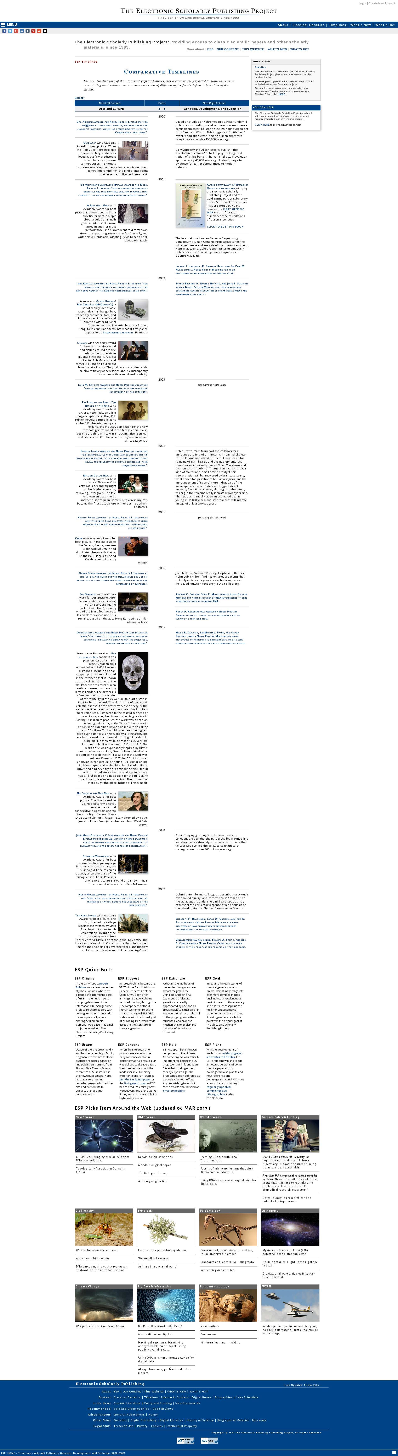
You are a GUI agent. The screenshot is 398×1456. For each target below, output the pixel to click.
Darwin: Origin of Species (155, 1157)
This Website (154, 1391)
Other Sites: (102, 1420)
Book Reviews (163, 1409)
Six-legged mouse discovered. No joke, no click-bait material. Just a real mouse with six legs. (290, 1330)
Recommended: (100, 1409)
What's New (361, 25)
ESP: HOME (8, 1453)
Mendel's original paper (135, 1079)
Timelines (338, 25)
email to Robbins (174, 1090)
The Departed (87, 594)
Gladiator (89, 142)
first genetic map (135, 1083)
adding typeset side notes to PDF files (224, 1055)
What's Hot (385, 25)
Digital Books (202, 1397)
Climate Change (88, 1286)
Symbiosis (145, 1210)
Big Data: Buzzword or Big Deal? (160, 1326)
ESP (210, 49)
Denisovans (208, 1334)
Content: (105, 1397)
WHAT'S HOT (299, 49)
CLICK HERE (262, 125)
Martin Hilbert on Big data (156, 1334)
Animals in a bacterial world (157, 1266)
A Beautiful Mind (98, 205)
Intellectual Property (181, 1426)
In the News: (102, 1403)
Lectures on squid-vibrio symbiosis (162, 1250)
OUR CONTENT (228, 49)
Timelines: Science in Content (166, 1397)
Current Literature (128, 1403)
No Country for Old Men (93, 793)
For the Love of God (97, 655)
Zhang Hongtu (105, 301)
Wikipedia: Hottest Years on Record (100, 1326)
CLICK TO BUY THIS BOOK (225, 226)
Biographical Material (233, 1420)
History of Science (201, 1420)
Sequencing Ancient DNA (217, 1270)
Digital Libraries (172, 1420)
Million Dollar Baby (96, 475)
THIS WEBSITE (253, 49)
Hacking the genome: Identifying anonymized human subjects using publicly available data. (162, 1346)
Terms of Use (124, 1426)
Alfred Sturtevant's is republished (227, 186)
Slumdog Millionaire (96, 856)
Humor (153, 1414)
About (284, 25)
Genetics (121, 1420)
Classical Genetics (309, 25)
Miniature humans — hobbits (220, 1342)
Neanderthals (209, 1326)
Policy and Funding (158, 1403)
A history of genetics (152, 1181)
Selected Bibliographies (132, 1409)
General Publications (130, 1414)
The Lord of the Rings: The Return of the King (99, 404)
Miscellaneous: (100, 1414)
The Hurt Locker (85, 915)
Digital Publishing (144, 1420)
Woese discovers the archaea (96, 1250)
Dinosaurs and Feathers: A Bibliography (227, 1262)
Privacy (142, 1426)
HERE (282, 94)
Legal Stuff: (102, 1426)
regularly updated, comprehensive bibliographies (218, 1090)
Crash (79, 538)
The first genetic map (153, 1173)
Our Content (132, 1391)
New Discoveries (187, 1403)
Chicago (82, 343)
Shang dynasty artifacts (118, 332)
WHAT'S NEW (277, 49)
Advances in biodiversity (93, 1258)
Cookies (157, 1426)
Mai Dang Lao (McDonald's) (95, 304)
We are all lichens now (153, 1258)
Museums (259, 1420)
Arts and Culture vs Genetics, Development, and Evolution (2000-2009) (80, 1453)
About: (107, 1391)
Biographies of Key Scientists (236, 1397)
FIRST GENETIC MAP (225, 210)
